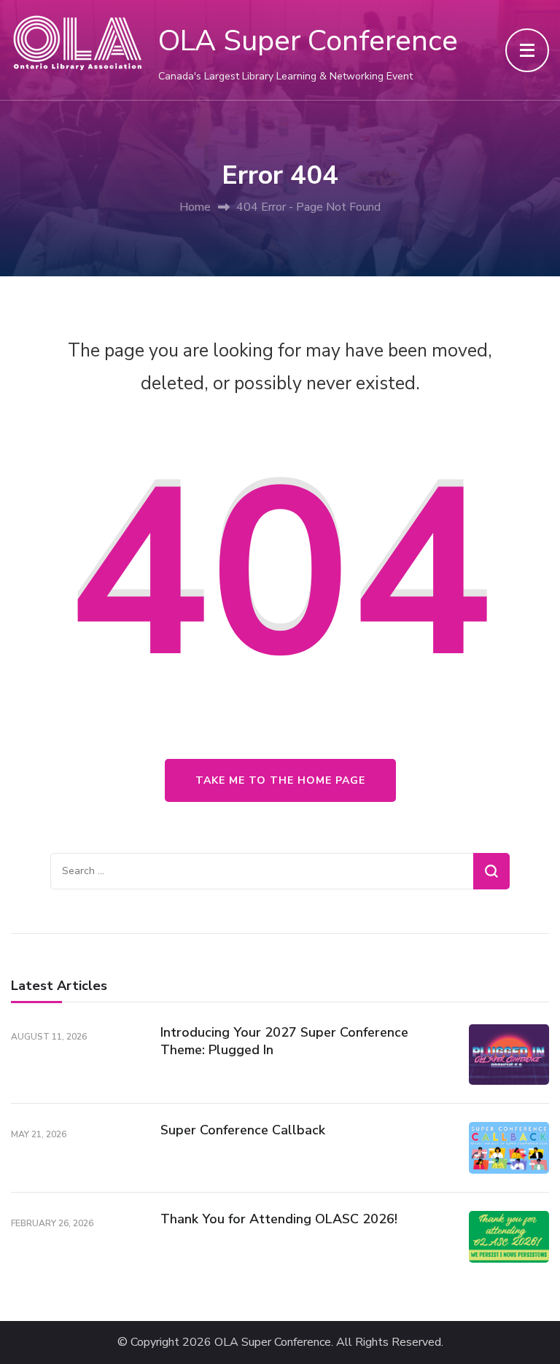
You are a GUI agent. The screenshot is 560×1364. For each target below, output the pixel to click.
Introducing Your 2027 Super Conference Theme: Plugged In (284, 1041)
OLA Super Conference (308, 41)
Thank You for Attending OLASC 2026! (278, 1219)
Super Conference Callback (242, 1130)
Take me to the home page (280, 780)
